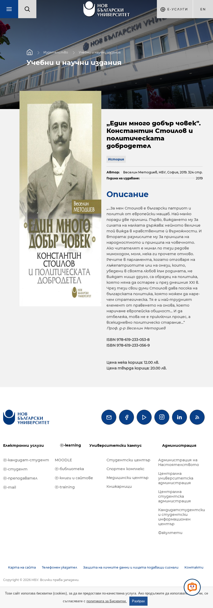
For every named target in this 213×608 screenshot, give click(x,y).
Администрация (179, 445)
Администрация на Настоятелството (178, 462)
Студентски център (128, 460)
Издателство (55, 52)
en (203, 9)
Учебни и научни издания (100, 52)
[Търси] (27, 9)
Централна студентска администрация (174, 496)
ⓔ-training (65, 487)
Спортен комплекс (125, 469)
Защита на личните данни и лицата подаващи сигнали (130, 567)
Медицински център (127, 477)
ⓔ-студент (15, 469)
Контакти (193, 567)
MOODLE (63, 460)
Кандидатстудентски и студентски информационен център (181, 517)
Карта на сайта (22, 567)
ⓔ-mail (9, 487)
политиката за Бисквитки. (106, 601)
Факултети (170, 532)
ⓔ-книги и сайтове (74, 478)
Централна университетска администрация (175, 478)
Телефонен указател (59, 567)
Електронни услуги (23, 445)
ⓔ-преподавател (20, 478)
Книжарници (119, 486)
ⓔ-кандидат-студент (26, 460)
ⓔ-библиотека (69, 469)
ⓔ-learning (70, 445)
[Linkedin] (179, 417)
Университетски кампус (115, 445)
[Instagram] (161, 417)
